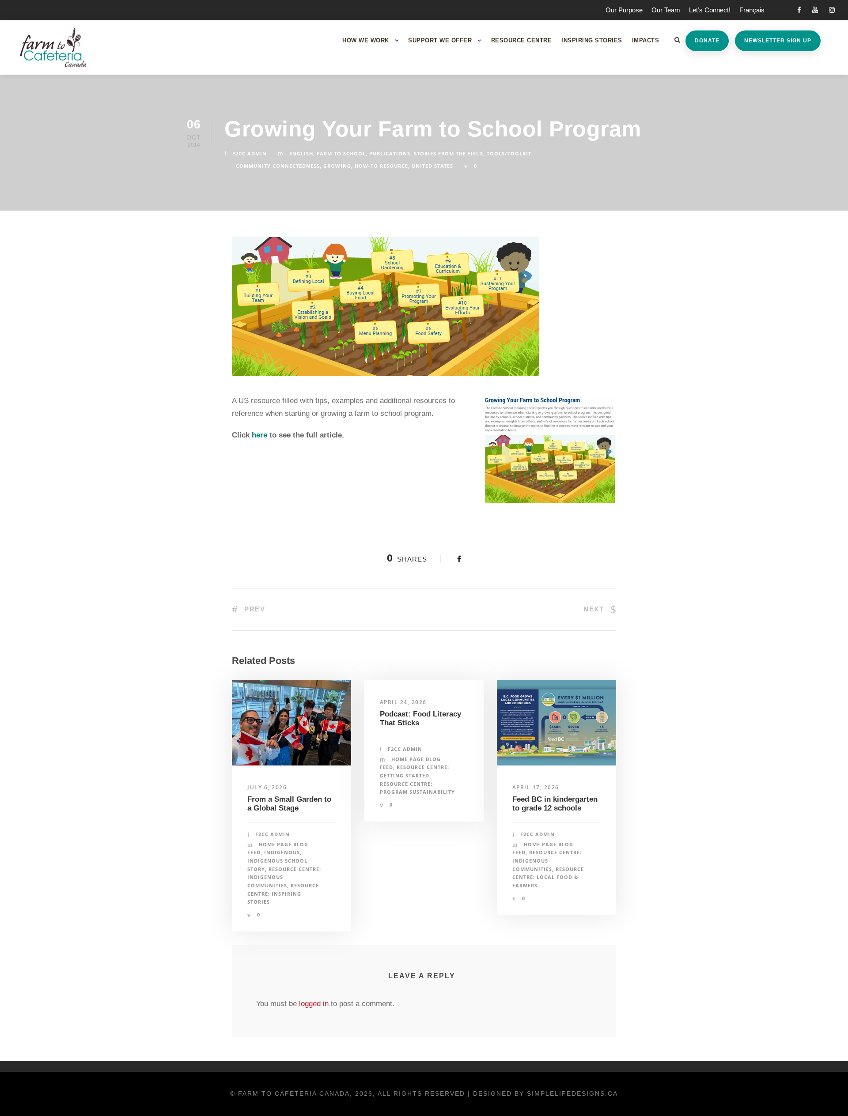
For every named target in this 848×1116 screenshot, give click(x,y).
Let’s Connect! (710, 10)
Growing (337, 165)
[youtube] (815, 10)
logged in (314, 1003)
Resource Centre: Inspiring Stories (283, 893)
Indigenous (282, 852)
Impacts (645, 40)
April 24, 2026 (403, 702)
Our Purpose (624, 10)
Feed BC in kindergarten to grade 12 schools (555, 803)
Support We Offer (440, 40)
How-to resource (381, 165)
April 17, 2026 (535, 787)
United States (432, 165)
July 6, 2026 (267, 787)
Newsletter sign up (777, 41)
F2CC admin (249, 153)
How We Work (365, 40)
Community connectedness (278, 165)
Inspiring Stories (591, 40)
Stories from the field (448, 153)
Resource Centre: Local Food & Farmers (548, 877)
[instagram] (832, 10)
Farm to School (341, 153)
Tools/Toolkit (509, 153)
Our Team (665, 10)
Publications (389, 153)
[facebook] (799, 10)
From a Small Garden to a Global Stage (289, 803)
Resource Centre (521, 40)
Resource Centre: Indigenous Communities (547, 860)
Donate (707, 41)
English (301, 153)
